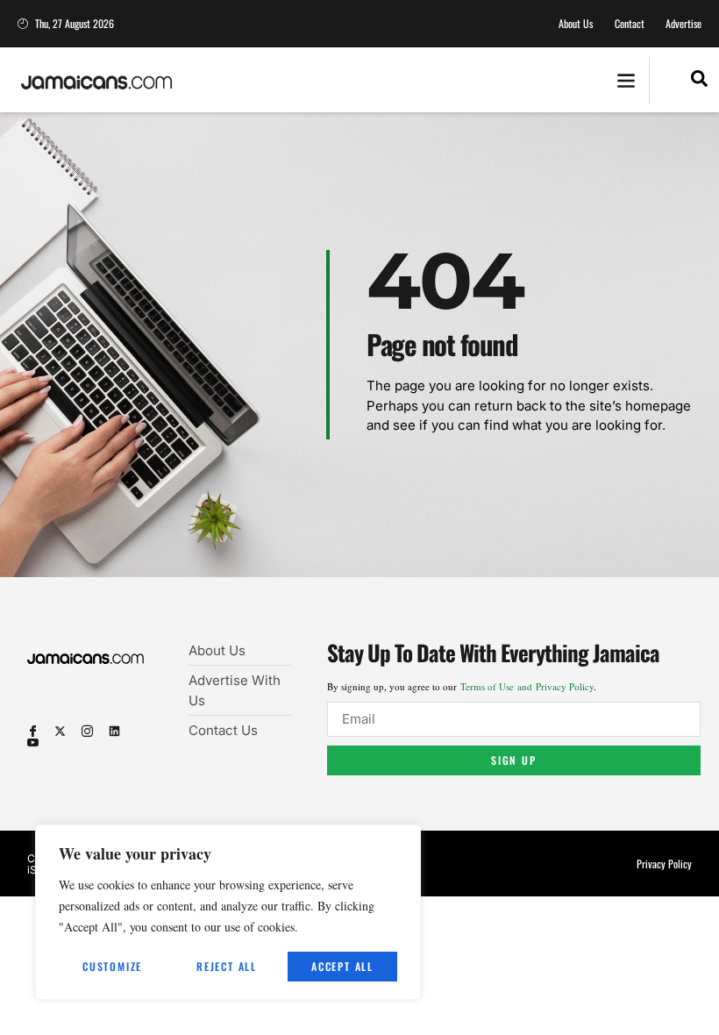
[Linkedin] (114, 731)
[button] (625, 80)
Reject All (226, 966)
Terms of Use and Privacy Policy (527, 686)
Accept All (342, 966)
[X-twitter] (60, 731)
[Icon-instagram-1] (87, 731)
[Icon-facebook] (33, 731)
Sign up (514, 760)
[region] (228, 912)
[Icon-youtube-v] (33, 742)
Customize (112, 966)
